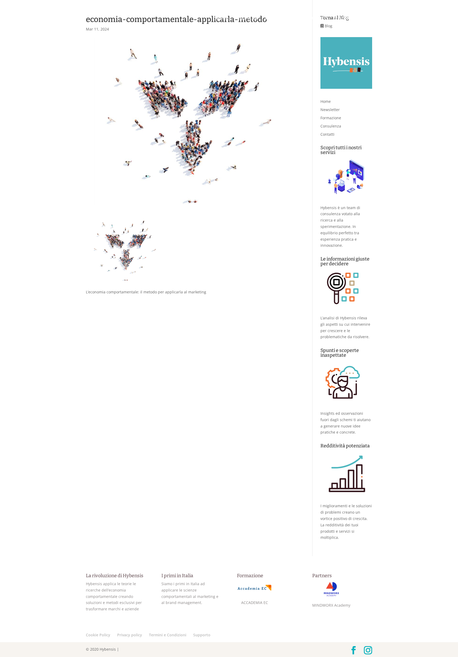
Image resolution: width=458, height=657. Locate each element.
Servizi (408, 18)
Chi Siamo (247, 18)
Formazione (330, 117)
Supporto (201, 634)
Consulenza (330, 126)
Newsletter (330, 109)
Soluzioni (311, 18)
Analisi (279, 18)
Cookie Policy (98, 634)
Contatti (439, 18)
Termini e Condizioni (167, 634)
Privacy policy (129, 634)
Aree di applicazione (361, 18)
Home (221, 18)
